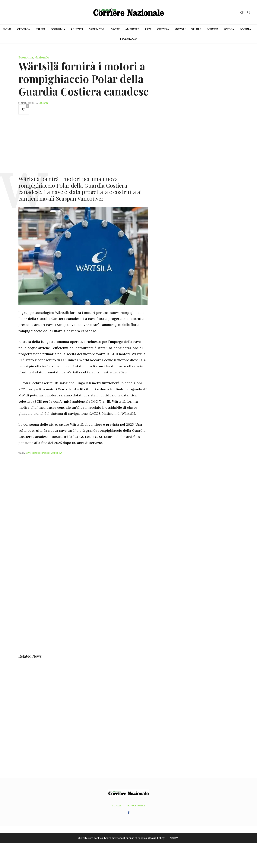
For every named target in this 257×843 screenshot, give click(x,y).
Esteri (40, 29)
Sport (115, 29)
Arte (148, 29)
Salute (196, 29)
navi (27, 453)
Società (245, 29)
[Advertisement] (83, 144)
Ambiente (132, 29)
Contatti (117, 805)
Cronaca (23, 29)
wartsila (56, 453)
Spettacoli (97, 29)
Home (7, 29)
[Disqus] (90, 507)
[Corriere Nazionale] (128, 12)
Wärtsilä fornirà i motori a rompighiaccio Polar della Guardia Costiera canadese (83, 78)
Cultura (163, 29)
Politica (77, 29)
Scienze (212, 29)
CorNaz (43, 103)
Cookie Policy (156, 838)
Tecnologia (128, 38)
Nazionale (41, 57)
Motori (180, 29)
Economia (57, 29)
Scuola (229, 29)
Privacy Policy (136, 805)
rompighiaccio (41, 453)
